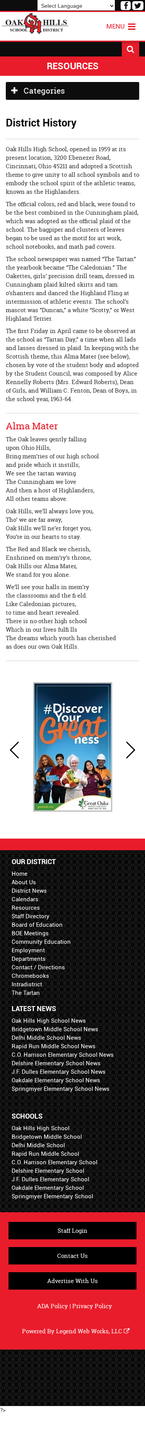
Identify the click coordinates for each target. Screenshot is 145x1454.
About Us (24, 882)
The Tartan (26, 992)
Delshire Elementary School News (56, 1063)
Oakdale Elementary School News (56, 1080)
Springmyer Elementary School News (60, 1088)
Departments (29, 958)
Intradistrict (27, 984)
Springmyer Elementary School (52, 1196)
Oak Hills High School (41, 1128)
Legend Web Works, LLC (90, 1331)
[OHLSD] (35, 22)
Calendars (25, 899)
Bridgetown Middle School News (55, 1029)
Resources (26, 907)
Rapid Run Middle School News (54, 1046)
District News (29, 890)
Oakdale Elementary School (48, 1187)
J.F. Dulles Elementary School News (59, 1071)
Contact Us (72, 1256)
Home (19, 873)
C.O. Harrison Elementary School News (63, 1054)
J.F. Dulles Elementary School (50, 1179)
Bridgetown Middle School (47, 1136)
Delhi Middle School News (46, 1037)
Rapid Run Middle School (45, 1153)
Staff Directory (30, 916)
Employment (28, 950)
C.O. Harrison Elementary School (54, 1162)
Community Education (41, 941)
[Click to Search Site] (130, 49)
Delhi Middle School (38, 1145)
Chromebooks (30, 975)
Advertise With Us (72, 1281)
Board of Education (37, 924)
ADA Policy (52, 1306)
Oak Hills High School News (49, 1020)
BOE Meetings (30, 933)
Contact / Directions (38, 967)
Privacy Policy (92, 1306)
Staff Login (72, 1231)
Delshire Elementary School (48, 1170)
